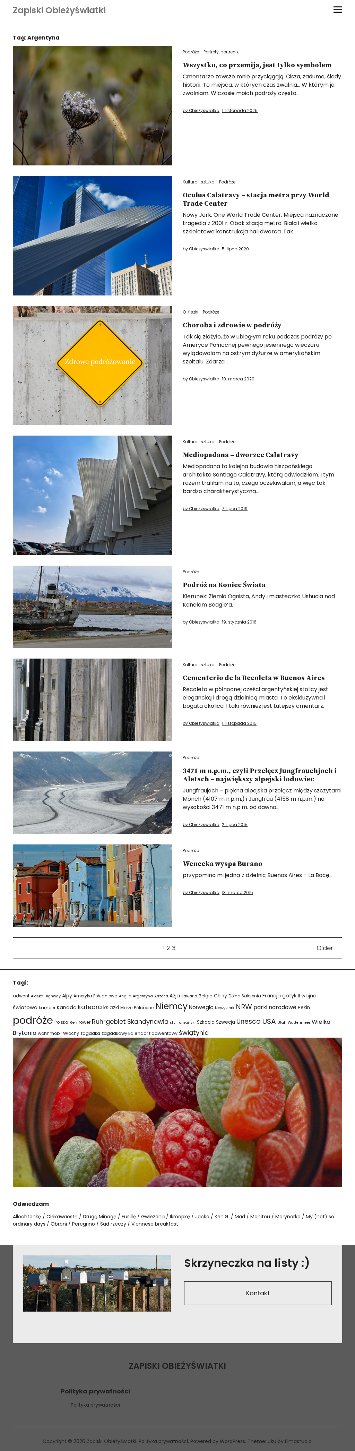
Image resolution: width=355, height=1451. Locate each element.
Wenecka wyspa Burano (222, 864)
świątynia (194, 1032)
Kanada (67, 1007)
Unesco (248, 1021)
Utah (281, 1022)
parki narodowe (274, 1007)
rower (84, 1022)
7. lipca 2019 (235, 509)
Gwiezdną (153, 1216)
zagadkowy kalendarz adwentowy (140, 1033)
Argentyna (143, 996)
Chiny (220, 996)
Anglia (125, 996)
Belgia (206, 996)
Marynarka (288, 1216)
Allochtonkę (27, 1216)
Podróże (191, 52)
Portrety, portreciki (222, 52)
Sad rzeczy (113, 1223)
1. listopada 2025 (240, 110)
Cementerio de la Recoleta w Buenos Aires (254, 678)
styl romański (183, 1022)
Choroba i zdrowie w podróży (232, 325)
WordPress (232, 1441)
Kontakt (258, 1293)
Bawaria (189, 996)
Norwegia (201, 1007)
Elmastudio (298, 1441)
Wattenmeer (299, 1022)
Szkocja (206, 1022)
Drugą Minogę (99, 1216)
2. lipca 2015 (235, 824)
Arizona (161, 996)
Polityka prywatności (95, 1404)
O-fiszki (190, 312)
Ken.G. (222, 1216)
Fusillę (129, 1216)
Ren (73, 1022)
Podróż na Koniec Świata (224, 585)
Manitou (260, 1216)
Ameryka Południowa (95, 996)
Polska (61, 1022)
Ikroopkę (180, 1216)
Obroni (59, 1223)
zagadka (90, 1033)
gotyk (289, 995)
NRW (244, 1007)
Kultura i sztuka (199, 182)
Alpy (67, 996)
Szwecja (225, 1022)
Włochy (71, 1033)
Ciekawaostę (62, 1216)
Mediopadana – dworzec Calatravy (240, 455)
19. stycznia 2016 (239, 622)
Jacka (202, 1216)
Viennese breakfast (154, 1223)
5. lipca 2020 (235, 249)
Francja (271, 995)
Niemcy (171, 1006)
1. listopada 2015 (239, 723)
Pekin (304, 1007)
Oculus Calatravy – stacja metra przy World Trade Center (256, 199)
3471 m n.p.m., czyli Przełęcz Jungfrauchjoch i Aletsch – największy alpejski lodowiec (260, 775)
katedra (90, 1007)
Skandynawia (147, 1021)
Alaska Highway (46, 996)
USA (269, 1021)
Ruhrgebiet (109, 1021)
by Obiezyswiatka (201, 110)
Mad (240, 1216)
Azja (175, 995)
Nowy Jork (224, 1008)
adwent (21, 996)
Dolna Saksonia (244, 996)
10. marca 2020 (238, 379)
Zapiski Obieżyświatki (59, 10)
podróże (33, 1020)
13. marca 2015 (237, 892)
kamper (47, 1008)
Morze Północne (137, 1008)
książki (111, 1007)
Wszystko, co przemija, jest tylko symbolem (257, 65)
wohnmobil (50, 1033)
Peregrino (83, 1223)
